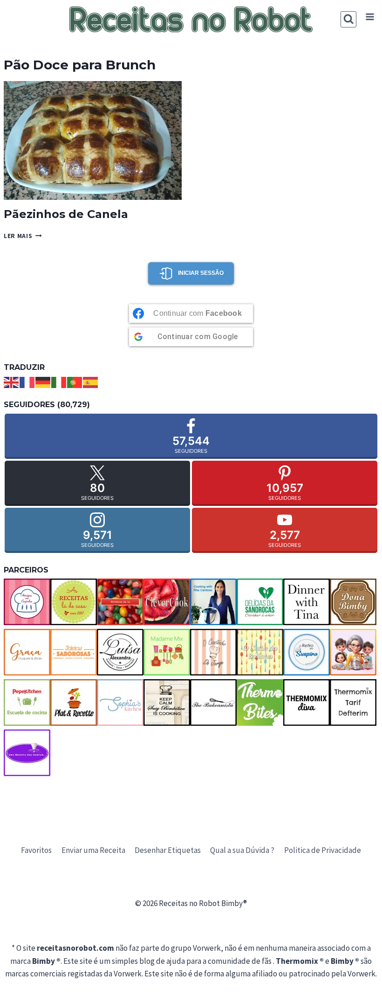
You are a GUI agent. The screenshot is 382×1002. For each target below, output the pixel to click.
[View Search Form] (349, 19)
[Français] (27, 381)
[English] (12, 381)
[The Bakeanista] (213, 702)
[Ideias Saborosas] (73, 652)
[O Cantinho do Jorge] (213, 652)
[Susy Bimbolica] (166, 702)
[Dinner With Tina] (306, 602)
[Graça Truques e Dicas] (27, 652)
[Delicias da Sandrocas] (260, 602)
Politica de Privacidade (322, 850)
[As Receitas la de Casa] (73, 602)
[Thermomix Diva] (306, 702)
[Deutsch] (43, 381)
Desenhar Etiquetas (168, 850)
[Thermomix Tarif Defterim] (353, 702)
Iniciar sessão (201, 273)
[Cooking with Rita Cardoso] (213, 602)
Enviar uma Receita (93, 850)
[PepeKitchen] (27, 702)
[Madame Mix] (166, 652)
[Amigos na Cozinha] (27, 602)
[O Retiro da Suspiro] (306, 652)
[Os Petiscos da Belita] (353, 652)
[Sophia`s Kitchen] (120, 702)
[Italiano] (59, 381)
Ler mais (23, 236)
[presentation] (93, 140)
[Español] (91, 381)
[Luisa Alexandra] (120, 652)
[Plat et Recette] (73, 702)
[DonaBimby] (353, 602)
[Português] (75, 381)
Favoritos (36, 850)
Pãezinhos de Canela (66, 214)
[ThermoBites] (260, 702)
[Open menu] (369, 17)
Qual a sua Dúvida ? (242, 850)
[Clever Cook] (166, 602)
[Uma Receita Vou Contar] (27, 752)
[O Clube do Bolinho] (260, 652)
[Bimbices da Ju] (120, 602)
